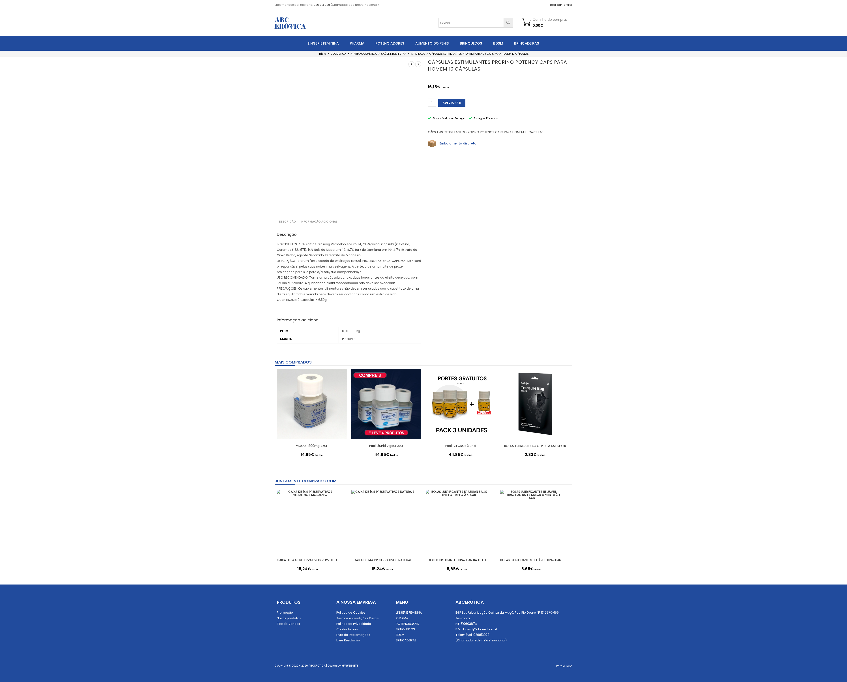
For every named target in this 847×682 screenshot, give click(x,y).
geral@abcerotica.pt (481, 629)
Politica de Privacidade (353, 624)
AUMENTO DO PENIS (432, 43)
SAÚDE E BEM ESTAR (393, 54)
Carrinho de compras (550, 19)
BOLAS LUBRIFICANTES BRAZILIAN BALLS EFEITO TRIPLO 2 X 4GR (457, 560)
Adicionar (452, 103)
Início (322, 54)
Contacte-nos (347, 629)
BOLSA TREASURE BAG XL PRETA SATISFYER (535, 446)
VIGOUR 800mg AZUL (312, 446)
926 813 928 (322, 5)
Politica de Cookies (350, 612)
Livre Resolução (348, 640)
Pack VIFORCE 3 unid (460, 446)
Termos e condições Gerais (357, 618)
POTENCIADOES (407, 624)
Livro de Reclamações (353, 635)
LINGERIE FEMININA (323, 43)
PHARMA (357, 43)
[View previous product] (411, 64)
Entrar (568, 5)
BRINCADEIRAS (526, 43)
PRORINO (348, 339)
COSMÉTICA (338, 54)
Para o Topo (564, 666)
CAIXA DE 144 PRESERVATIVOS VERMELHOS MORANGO (308, 560)
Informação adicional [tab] (318, 221)
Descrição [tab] (287, 221)
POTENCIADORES (389, 43)
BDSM (498, 43)
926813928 (481, 635)
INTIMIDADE (418, 54)
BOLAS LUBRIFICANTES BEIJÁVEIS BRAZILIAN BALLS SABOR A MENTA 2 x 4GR (532, 560)
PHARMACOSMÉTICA (363, 54)
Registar (556, 5)
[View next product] (418, 64)
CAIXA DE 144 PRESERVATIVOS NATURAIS (383, 560)
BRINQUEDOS (471, 43)
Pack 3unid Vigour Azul (386, 446)
